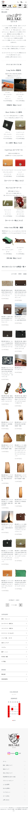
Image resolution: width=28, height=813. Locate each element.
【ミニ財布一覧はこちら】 (14, 143)
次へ (20, 605)
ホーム (2, 9)
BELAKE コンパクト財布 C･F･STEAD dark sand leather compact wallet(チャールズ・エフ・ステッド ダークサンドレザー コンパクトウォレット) (20, 450)
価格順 (20, 274)
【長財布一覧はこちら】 (14, 105)
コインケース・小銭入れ (7, 628)
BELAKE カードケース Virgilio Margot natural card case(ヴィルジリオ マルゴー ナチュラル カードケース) (7, 584)
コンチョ (3, 647)
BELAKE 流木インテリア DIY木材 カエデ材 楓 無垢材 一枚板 (20, 501)
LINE (19, 753)
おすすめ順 (14, 274)
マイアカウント (6, 792)
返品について (6, 769)
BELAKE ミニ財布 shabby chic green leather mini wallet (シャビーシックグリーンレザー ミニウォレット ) (21, 554)
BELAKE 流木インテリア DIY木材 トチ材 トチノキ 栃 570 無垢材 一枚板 (21, 476)
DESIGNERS (4, 679)
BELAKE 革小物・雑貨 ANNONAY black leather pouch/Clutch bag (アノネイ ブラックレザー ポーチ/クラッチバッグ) (20, 345)
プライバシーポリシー (8, 780)
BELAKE (7, 9)
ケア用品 (3, 661)
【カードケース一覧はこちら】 (14, 180)
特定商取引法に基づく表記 (9, 776)
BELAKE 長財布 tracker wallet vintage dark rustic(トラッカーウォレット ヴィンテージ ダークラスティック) (20, 294)
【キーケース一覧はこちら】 (14, 220)
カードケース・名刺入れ (7, 623)
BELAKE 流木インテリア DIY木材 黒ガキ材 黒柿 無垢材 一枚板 (20, 424)
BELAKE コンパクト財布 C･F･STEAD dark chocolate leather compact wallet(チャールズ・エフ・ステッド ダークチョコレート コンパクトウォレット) (7, 556)
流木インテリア (5, 642)
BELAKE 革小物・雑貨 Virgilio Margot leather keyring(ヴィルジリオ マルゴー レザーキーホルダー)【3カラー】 (21, 399)
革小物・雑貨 (4, 656)
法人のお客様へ (6, 788)
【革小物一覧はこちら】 (14, 258)
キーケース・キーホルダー (7, 633)
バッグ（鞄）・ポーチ (6, 638)
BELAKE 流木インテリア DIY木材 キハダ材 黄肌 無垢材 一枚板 (7, 424)
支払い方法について (7, 773)
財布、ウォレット (5, 619)
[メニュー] (26, 2)
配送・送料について (7, 765)
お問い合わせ (6, 800)
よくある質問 (6, 784)
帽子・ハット (4, 652)
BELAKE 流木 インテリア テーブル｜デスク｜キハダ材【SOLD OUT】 (20, 318)
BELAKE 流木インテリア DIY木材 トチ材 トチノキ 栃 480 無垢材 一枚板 (7, 446)
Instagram (12, 753)
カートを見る (6, 796)
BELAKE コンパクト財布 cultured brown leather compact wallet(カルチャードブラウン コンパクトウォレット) (20, 527)
